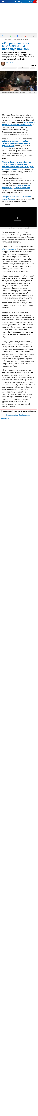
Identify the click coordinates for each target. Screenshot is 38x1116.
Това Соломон (23, 68)
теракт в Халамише (9, 68)
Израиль (10, 39)
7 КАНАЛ (4, 39)
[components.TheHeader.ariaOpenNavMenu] (6, 2)
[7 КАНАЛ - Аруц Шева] (19, 2)
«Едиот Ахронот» (9, 249)
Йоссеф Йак (10, 62)
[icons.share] (35, 1)
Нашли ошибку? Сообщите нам (18, 415)
